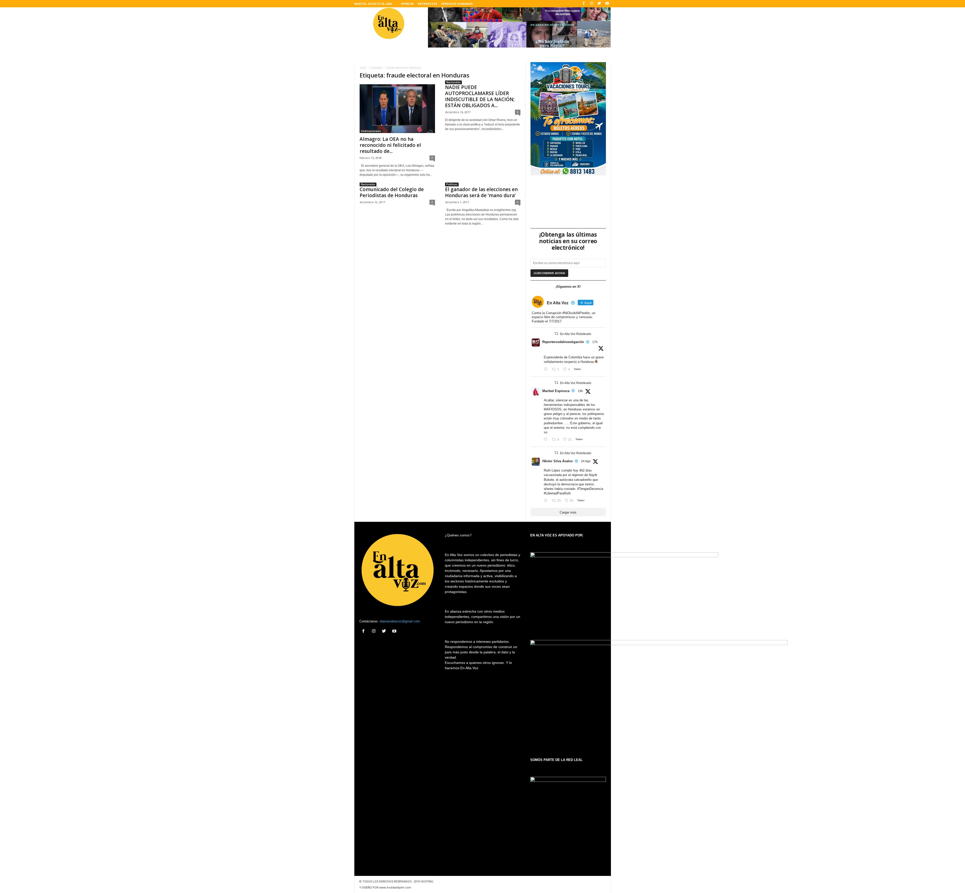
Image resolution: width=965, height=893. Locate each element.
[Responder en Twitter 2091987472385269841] (547, 440)
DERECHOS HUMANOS (457, 4)
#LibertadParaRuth (557, 493)
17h (595, 342)
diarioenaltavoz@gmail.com (400, 621)
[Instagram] (592, 3)
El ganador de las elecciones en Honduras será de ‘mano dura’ (481, 192)
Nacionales (453, 82)
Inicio (363, 67)
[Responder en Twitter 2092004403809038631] (547, 369)
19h (580, 391)
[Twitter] (599, 3)
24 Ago (586, 461)
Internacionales (371, 131)
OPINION (407, 4)
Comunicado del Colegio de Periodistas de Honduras (392, 192)
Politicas (451, 184)
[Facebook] (584, 3)
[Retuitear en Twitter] (556, 333)
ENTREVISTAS (427, 4)
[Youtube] (607, 3)
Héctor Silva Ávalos (557, 461)
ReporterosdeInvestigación (563, 342)
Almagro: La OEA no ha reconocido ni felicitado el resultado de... (390, 145)
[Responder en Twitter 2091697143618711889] (547, 501)
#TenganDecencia (590, 489)
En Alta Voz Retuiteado (575, 334)
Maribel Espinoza (555, 391)
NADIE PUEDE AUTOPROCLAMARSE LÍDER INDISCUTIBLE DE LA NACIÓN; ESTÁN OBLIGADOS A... (480, 96)
